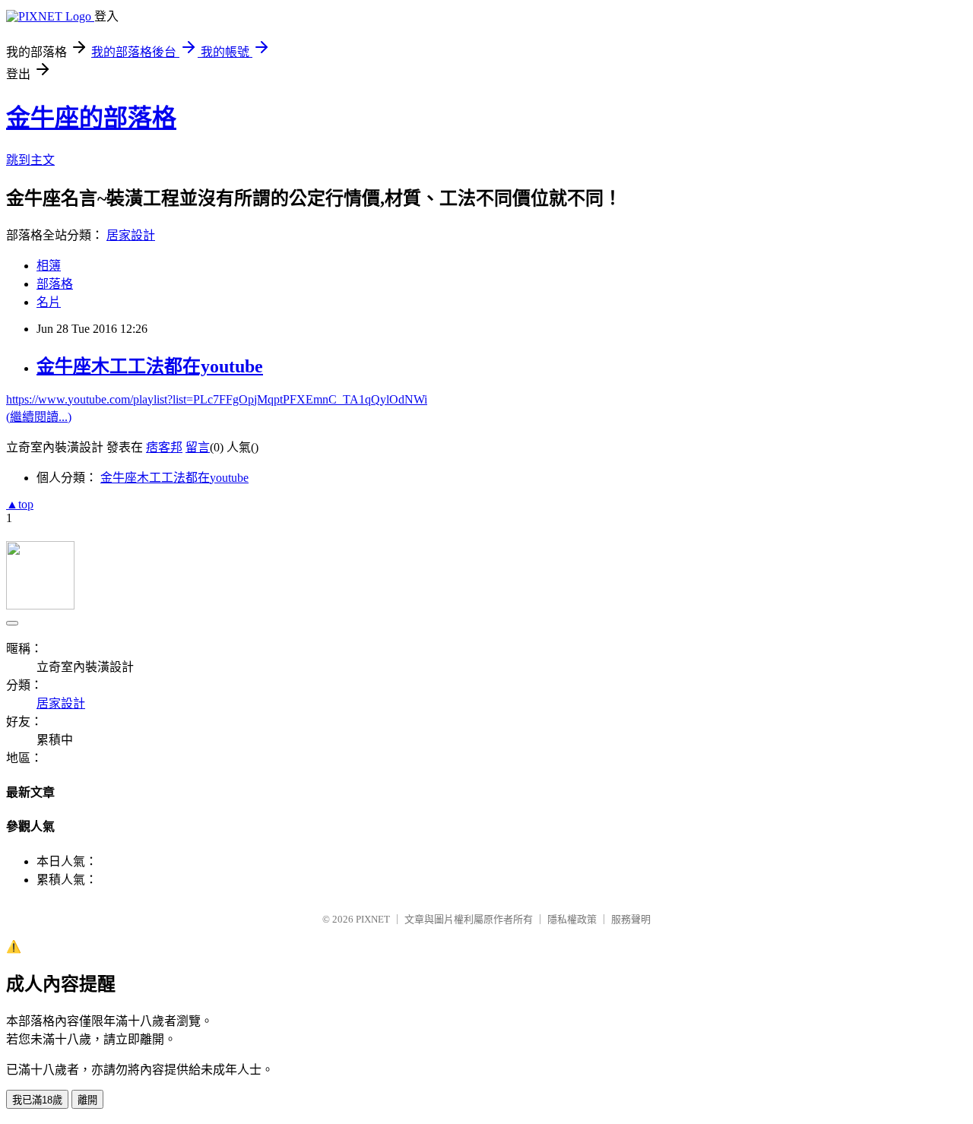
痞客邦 (164, 447)
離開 (87, 1100)
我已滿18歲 (37, 1100)
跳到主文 (30, 160)
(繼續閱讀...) (38, 416)
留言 (197, 447)
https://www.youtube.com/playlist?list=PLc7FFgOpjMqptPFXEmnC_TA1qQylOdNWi (216, 399)
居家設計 (130, 235)
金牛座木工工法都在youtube (149, 366)
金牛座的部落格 (91, 117)
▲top (19, 504)
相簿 (48, 265)
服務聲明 (631, 919)
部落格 (54, 283)
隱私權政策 (572, 919)
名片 (48, 302)
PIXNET (373, 919)
